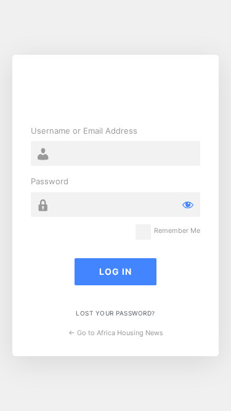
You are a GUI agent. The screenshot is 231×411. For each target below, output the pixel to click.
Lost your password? (115, 313)
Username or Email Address (84, 131)
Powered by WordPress (115, 91)
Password (49, 181)
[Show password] (188, 204)
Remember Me (177, 230)
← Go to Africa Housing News (115, 332)
